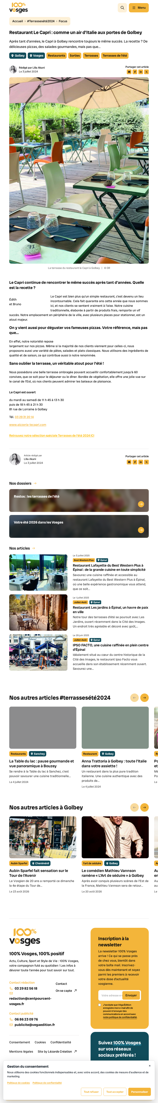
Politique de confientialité (47, 1082)
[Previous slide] (134, 697)
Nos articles (19, 548)
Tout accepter (115, 1092)
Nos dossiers (20, 483)
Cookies (40, 1042)
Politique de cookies (18, 1082)
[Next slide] (144, 697)
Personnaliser (139, 1092)
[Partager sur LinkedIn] (140, 72)
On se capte (64, 991)
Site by (55, 1051)
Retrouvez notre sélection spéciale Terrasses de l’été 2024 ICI (51, 435)
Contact (61, 984)
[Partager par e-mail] (129, 72)
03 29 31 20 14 (24, 417)
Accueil (17, 21)
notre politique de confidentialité (120, 1017)
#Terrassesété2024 (41, 21)
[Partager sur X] (146, 72)
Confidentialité (60, 1042)
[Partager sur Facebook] (135, 72)
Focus (63, 21)
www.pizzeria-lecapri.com (27, 425)
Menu (142, 8)
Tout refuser (91, 1092)
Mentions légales (21, 1051)
